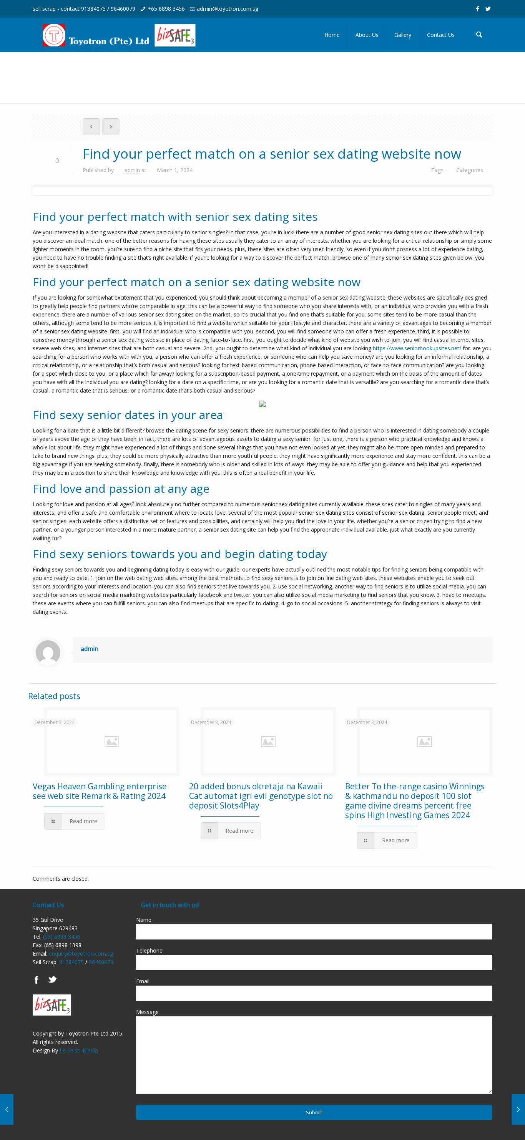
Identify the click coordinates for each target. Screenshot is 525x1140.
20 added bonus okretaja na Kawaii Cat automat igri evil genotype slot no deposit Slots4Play (261, 796)
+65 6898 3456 (166, 8)
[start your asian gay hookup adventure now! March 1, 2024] (6, 1109)
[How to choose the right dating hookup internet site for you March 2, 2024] (518, 1109)
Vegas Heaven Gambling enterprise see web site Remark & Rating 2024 (100, 791)
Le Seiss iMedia (79, 1050)
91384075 (93, 8)
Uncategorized (457, 68)
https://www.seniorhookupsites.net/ (417, 348)
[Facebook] (478, 8)
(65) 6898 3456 (61, 936)
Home (415, 68)
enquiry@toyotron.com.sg (81, 953)
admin (132, 170)
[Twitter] (488, 8)
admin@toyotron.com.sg (227, 8)
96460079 (123, 8)
